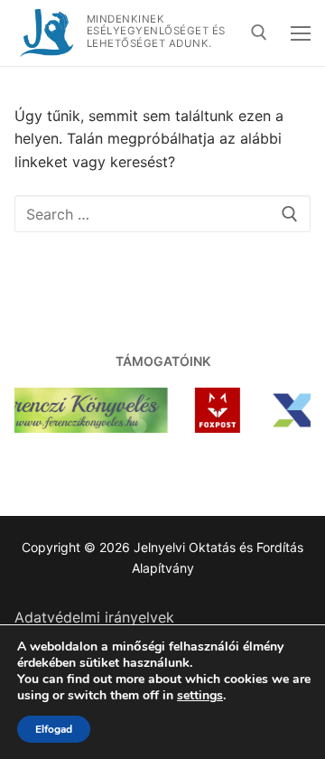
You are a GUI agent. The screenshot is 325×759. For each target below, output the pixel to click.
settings (200, 696)
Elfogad (53, 729)
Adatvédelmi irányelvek (94, 617)
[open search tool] (259, 32)
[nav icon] (301, 33)
